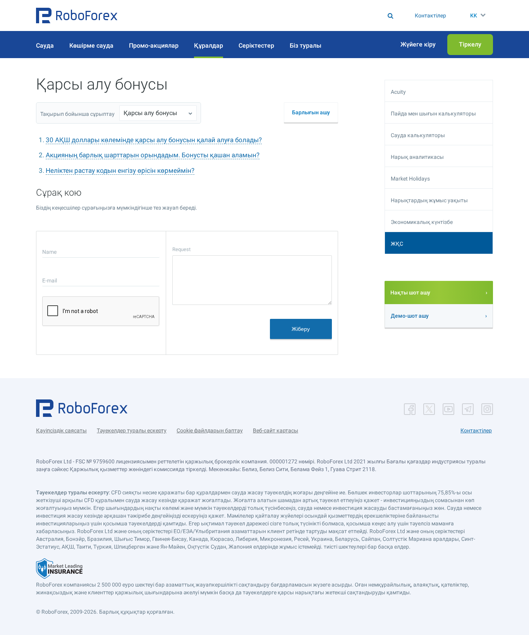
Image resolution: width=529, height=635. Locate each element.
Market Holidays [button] (410, 179)
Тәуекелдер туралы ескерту (132, 430)
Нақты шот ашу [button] (410, 292)
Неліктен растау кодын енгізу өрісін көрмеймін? (120, 170)
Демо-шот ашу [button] (410, 316)
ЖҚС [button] (397, 244)
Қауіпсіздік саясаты (61, 430)
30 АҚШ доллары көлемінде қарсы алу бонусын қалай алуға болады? (154, 140)
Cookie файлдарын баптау (210, 430)
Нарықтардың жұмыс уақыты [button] (429, 200)
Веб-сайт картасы (275, 430)
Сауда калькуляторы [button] (418, 135)
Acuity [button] (398, 92)
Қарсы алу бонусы (150, 113)
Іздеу (267, 15)
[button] (76, 15)
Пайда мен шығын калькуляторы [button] (433, 113)
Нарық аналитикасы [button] (417, 157)
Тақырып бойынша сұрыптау (77, 114)
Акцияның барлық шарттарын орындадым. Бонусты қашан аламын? (152, 155)
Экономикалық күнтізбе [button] (422, 222)
